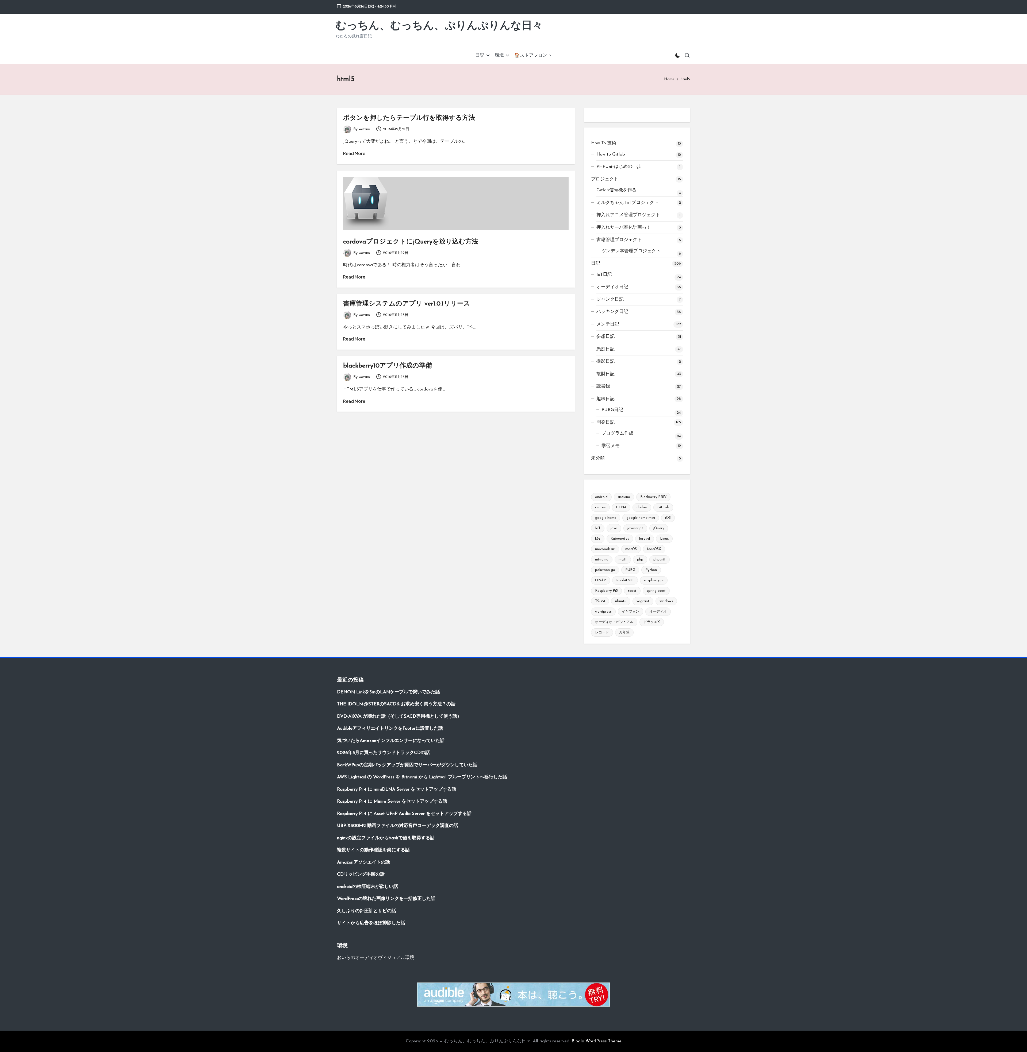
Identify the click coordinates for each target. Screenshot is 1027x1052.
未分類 (598, 458)
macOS (631, 549)
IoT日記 (604, 274)
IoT (597, 528)
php (640, 559)
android (601, 497)
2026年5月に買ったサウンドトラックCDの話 (383, 753)
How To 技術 (603, 143)
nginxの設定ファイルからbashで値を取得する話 (386, 838)
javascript (635, 528)
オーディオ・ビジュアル (614, 622)
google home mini (640, 518)
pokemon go (605, 570)
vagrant (643, 601)
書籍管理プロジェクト (619, 240)
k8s (597, 538)
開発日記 (605, 422)
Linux (664, 538)
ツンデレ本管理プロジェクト (631, 251)
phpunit (659, 559)
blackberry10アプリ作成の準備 (387, 366)
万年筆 (624, 632)
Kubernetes (620, 538)
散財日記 (605, 374)
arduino (624, 497)
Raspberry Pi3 (606, 591)
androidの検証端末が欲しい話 (367, 886)
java (614, 528)
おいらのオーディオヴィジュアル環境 (375, 958)
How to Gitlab (610, 154)
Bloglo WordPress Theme (597, 1041)
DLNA (621, 507)
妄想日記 (605, 336)
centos (600, 507)
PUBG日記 (612, 410)
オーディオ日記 (612, 287)
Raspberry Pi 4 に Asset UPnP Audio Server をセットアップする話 (404, 813)
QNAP (600, 580)
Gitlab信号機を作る (616, 190)
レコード (602, 632)
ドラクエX (651, 622)
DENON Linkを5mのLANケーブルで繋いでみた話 (388, 692)
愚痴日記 (605, 349)
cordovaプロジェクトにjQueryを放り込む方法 (410, 242)
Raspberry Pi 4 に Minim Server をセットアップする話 (392, 801)
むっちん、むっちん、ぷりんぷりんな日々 (439, 26)
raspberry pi (654, 580)
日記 (595, 263)
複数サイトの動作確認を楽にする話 (373, 850)
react (632, 591)
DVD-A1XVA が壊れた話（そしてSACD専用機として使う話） (399, 716)
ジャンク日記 (610, 299)
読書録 (603, 386)
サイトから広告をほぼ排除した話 (371, 923)
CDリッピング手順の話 (361, 874)
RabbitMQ (625, 580)
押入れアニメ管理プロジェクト (628, 215)
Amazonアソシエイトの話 (363, 862)
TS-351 (600, 601)
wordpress (603, 611)
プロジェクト (604, 179)
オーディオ (658, 611)
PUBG (630, 570)
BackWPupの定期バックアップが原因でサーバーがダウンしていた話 (407, 765)
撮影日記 (605, 361)
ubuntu (620, 601)
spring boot (656, 591)
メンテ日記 (607, 324)
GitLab (663, 507)
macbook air (605, 549)
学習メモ (610, 446)
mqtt (623, 559)
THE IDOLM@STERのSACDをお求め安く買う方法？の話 (396, 704)
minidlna (601, 559)
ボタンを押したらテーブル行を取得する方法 (409, 118)
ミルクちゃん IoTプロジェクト (627, 202)
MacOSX (654, 549)
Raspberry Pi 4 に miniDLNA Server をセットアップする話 (396, 789)
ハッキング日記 (612, 312)
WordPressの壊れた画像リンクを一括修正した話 (386, 898)
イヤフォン (630, 611)
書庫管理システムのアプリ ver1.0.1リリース (406, 304)
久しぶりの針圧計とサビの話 (366, 911)
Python (651, 570)
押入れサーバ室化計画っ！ (623, 227)
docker (642, 507)
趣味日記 (605, 399)
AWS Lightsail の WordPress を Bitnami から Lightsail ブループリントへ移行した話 (422, 777)
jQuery (658, 528)
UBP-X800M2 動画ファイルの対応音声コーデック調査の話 (397, 825)
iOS (668, 518)
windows (666, 601)
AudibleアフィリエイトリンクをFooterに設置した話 (390, 728)
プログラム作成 (617, 433)
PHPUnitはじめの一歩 (618, 166)
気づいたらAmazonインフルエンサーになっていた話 (390, 740)
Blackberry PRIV (653, 497)
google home (605, 518)
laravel (644, 538)
